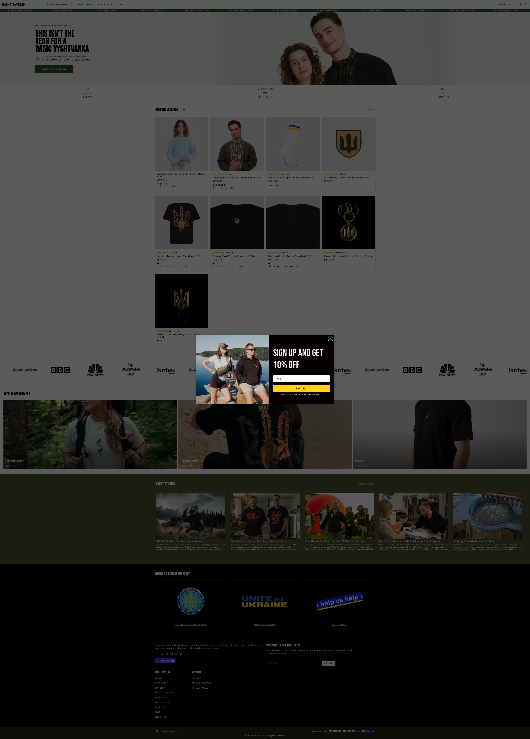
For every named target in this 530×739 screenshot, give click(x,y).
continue (301, 388)
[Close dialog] (330, 338)
